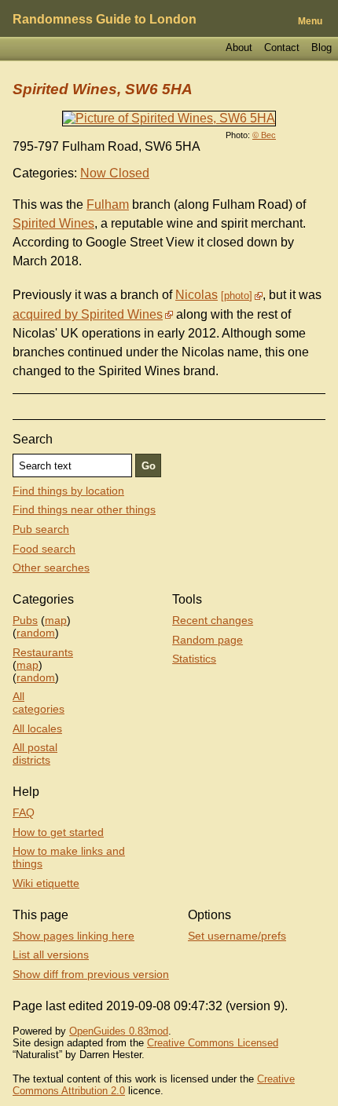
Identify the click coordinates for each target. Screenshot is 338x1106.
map (56, 620)
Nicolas (196, 294)
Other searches (51, 567)
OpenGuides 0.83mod (118, 1031)
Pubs (25, 620)
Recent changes (212, 620)
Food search (44, 548)
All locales (37, 728)
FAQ (24, 812)
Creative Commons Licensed (212, 1043)
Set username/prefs (237, 935)
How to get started (58, 832)
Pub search (41, 529)
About (239, 47)
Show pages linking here (73, 935)
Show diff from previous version (91, 974)
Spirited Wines (53, 223)
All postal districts (35, 753)
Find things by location (68, 490)
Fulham (107, 204)
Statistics (194, 658)
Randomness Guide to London (105, 19)
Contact (281, 47)
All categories (38, 702)
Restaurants (43, 652)
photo (236, 295)
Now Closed (114, 173)
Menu (310, 21)
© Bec (264, 135)
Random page (207, 639)
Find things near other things (84, 509)
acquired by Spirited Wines (88, 314)
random (36, 632)
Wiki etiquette (46, 883)
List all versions (51, 954)
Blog (321, 47)
